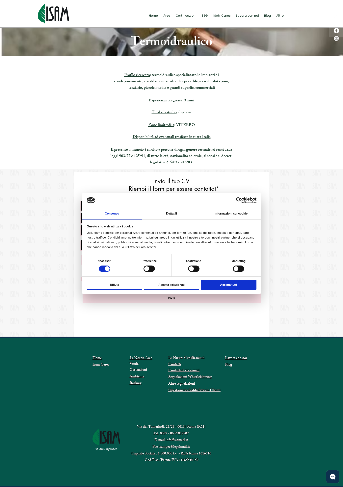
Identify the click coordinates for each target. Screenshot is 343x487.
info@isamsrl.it (177, 440)
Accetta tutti (228, 284)
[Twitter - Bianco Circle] (336, 15)
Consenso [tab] (112, 213)
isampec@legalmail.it (174, 447)
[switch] (149, 269)
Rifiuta (114, 284)
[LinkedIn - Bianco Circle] (336, 23)
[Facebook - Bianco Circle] (336, 30)
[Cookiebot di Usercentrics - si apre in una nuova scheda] (239, 200)
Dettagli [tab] (171, 213)
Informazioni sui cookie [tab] (231, 213)
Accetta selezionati (171, 284)
